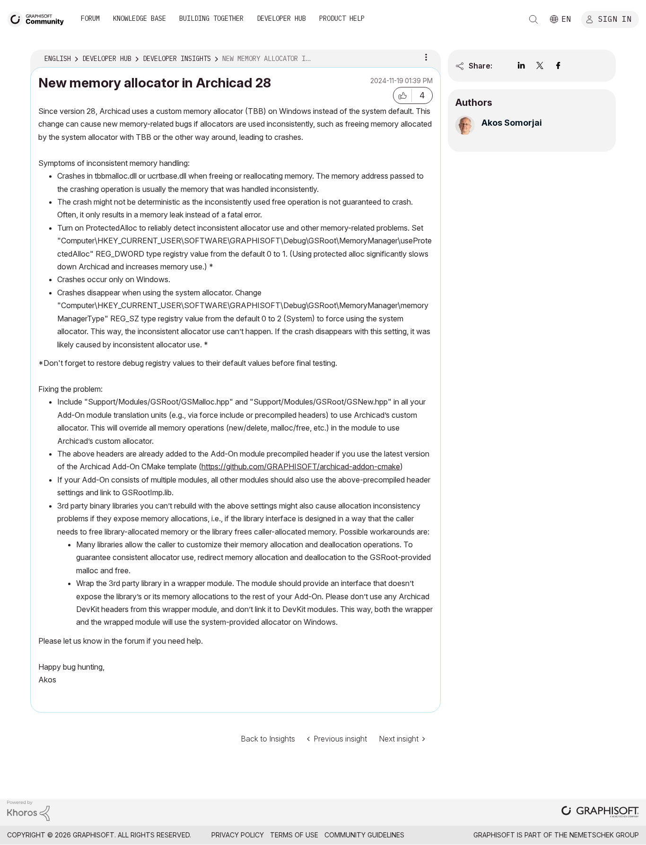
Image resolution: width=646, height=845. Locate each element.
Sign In (614, 18)
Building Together (211, 18)
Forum (90, 18)
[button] (402, 95)
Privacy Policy (237, 835)
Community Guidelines (364, 835)
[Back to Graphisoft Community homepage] (38, 18)
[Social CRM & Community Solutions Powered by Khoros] (28, 810)
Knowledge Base (139, 18)
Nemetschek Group (604, 835)
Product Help (342, 18)
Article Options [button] (426, 57)
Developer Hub (281, 18)
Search (533, 19)
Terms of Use (294, 835)
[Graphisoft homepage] (600, 813)
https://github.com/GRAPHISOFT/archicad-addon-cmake (300, 466)
